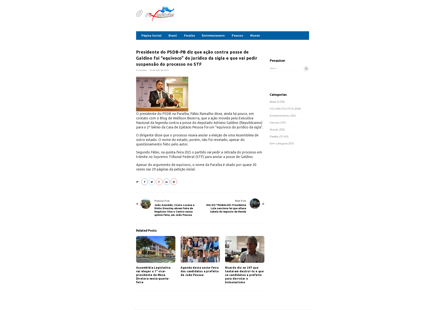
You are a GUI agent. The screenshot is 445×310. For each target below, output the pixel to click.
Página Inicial (151, 36)
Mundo (255, 36)
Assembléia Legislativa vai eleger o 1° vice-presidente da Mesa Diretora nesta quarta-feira (153, 275)
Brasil (172, 36)
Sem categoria (279, 143)
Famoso (237, 36)
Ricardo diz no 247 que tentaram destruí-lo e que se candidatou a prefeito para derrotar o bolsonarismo (244, 275)
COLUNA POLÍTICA (282, 108)
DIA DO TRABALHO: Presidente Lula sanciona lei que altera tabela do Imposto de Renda (226, 208)
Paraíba (189, 36)
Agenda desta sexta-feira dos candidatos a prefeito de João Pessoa (200, 271)
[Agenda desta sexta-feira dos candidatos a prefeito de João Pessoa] (200, 249)
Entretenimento (213, 36)
